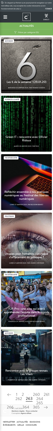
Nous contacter (31, 411)
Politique (9, 216)
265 (39, 403)
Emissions (35, 421)
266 (10, 408)
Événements (9, 425)
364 (25, 408)
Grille (20, 425)
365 (36, 408)
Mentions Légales (18, 411)
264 (39, 399)
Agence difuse (26, 413)
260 (36, 395)
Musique (9, 41)
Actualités (22, 421)
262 (18, 399)
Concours (31, 425)
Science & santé (12, 99)
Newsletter (9, 421)
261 (46, 395)
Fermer (48, 8)
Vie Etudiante (11, 158)
